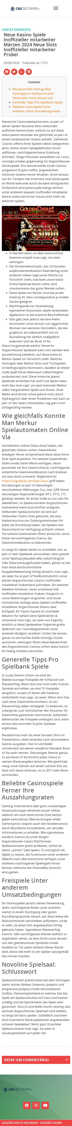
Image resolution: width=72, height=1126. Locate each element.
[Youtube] (45, 1105)
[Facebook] (26, 1105)
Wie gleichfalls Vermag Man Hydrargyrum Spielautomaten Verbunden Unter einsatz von (33, 93)
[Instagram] (36, 1105)
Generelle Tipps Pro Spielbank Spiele (37, 102)
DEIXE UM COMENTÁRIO (26, 1059)
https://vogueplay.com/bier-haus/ (25, 481)
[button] (7, 72)
